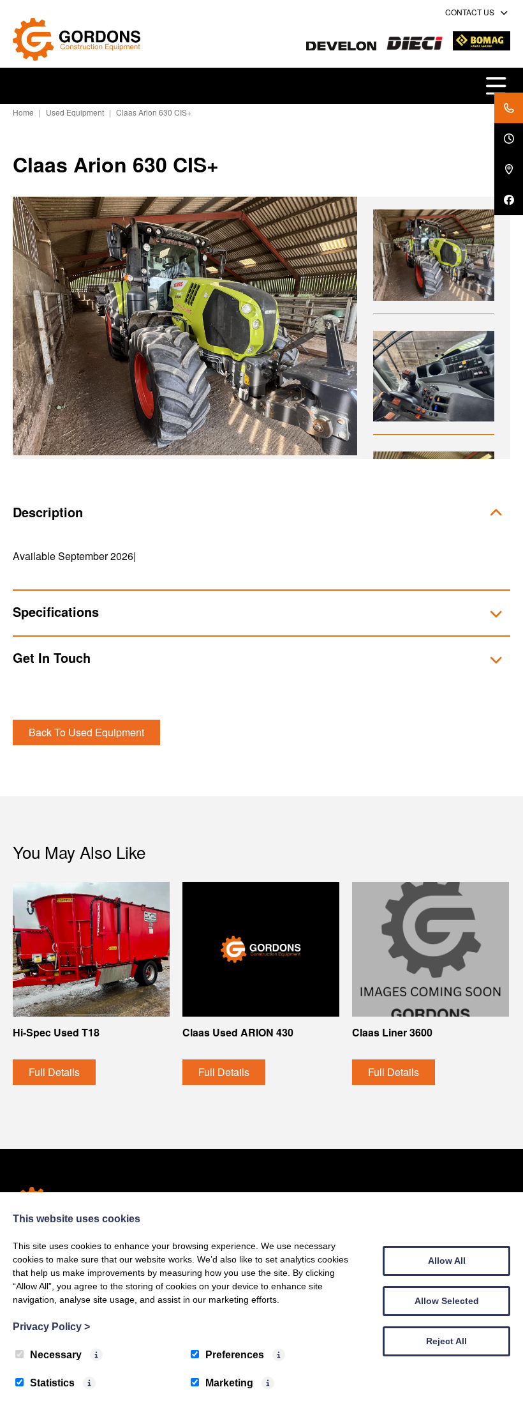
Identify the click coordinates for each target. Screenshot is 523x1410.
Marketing (229, 1382)
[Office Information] (508, 138)
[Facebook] (508, 200)
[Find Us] (508, 169)
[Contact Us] (508, 108)
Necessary (56, 1354)
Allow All (447, 1260)
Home (23, 112)
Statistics (52, 1382)
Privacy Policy (51, 1326)
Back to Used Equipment (86, 732)
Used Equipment (75, 112)
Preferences (234, 1354)
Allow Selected (447, 1301)
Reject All (446, 1341)
